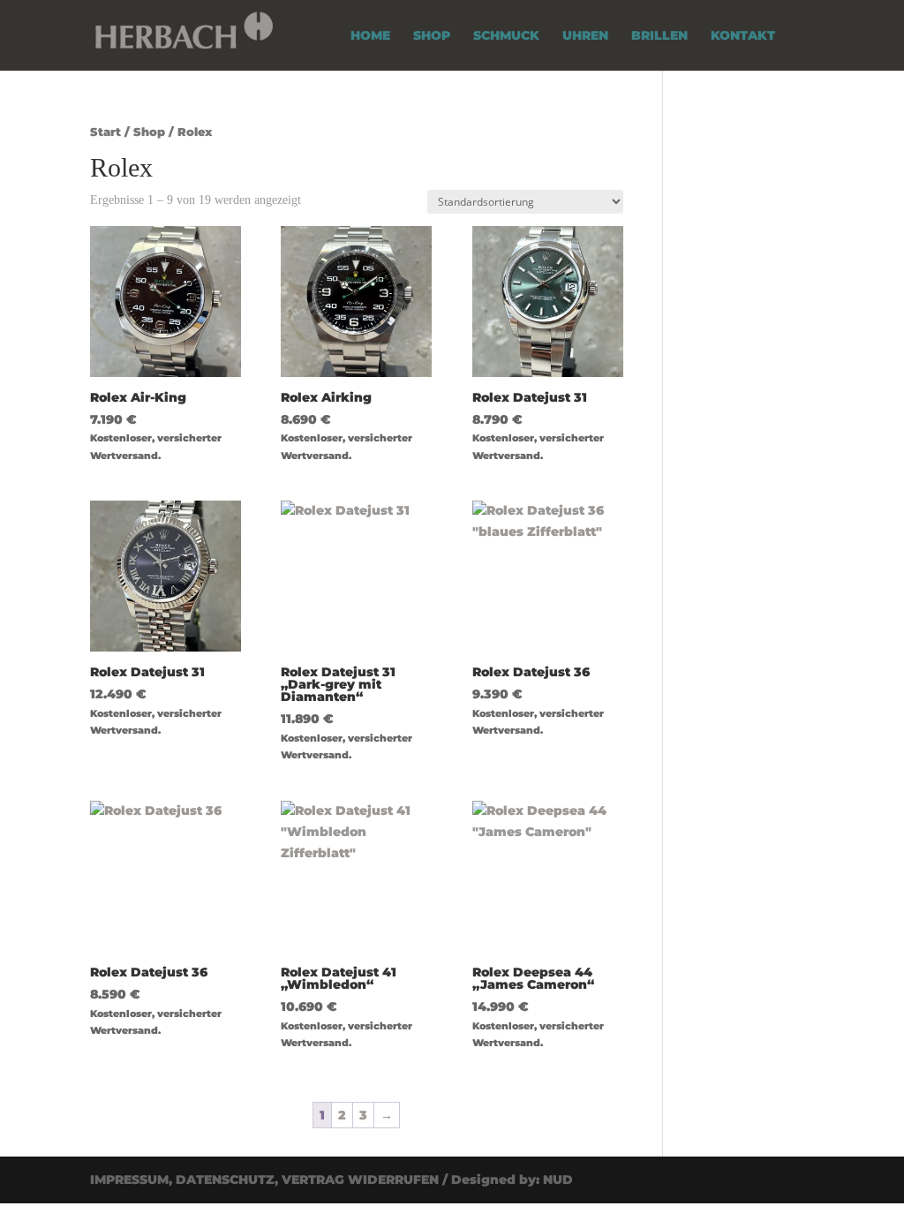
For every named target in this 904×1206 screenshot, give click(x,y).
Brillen (659, 36)
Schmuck (506, 36)
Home (370, 36)
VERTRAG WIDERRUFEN (360, 1179)
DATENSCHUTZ (225, 1179)
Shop (431, 36)
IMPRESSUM (129, 1179)
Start (105, 132)
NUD (558, 1179)
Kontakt (743, 36)
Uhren (585, 36)
